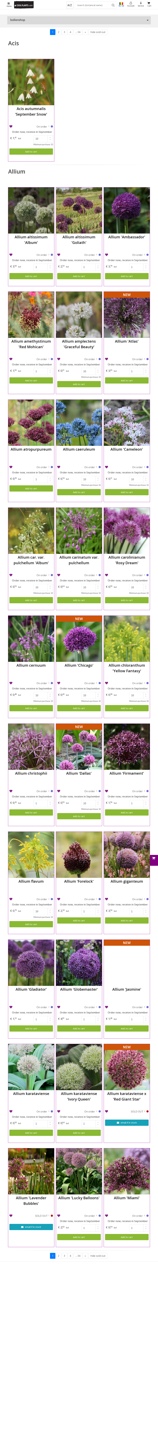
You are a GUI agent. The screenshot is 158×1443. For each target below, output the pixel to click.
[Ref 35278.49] (144, 467)
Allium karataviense (31, 1093)
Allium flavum (31, 881)
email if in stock (128, 1122)
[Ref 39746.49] (97, 1216)
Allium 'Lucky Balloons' (79, 1197)
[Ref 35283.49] (144, 683)
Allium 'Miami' (127, 1197)
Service (141, 5)
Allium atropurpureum (31, 449)
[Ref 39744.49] (97, 791)
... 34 (77, 32)
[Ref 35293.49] (49, 1112)
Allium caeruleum (79, 449)
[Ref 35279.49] (49, 575)
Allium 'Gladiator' (31, 989)
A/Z (69, 5)
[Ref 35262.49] (49, 359)
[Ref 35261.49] (144, 255)
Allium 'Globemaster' (79, 989)
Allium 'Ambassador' (126, 236)
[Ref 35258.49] (49, 127)
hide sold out (97, 32)
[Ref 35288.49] (97, 899)
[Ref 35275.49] (49, 467)
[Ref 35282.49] (49, 683)
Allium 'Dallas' (79, 773)
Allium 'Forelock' (79, 881)
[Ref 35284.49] (49, 791)
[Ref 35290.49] (49, 1007)
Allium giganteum (127, 881)
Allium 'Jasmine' (126, 989)
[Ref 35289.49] (144, 899)
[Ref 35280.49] (97, 575)
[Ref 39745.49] (144, 1007)
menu (9, 6)
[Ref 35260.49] (97, 255)
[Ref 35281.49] (144, 575)
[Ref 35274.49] (97, 359)
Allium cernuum (31, 665)
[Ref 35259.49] (49, 255)
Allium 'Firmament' (127, 773)
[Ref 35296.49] (144, 1216)
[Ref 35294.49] (97, 1112)
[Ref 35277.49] (97, 467)
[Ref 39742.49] (144, 359)
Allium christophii (31, 773)
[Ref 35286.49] (144, 791)
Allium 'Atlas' (127, 341)
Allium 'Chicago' (79, 665)
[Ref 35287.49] (49, 899)
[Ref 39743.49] (97, 683)
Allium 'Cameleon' (126, 449)
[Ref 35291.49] (97, 1007)
